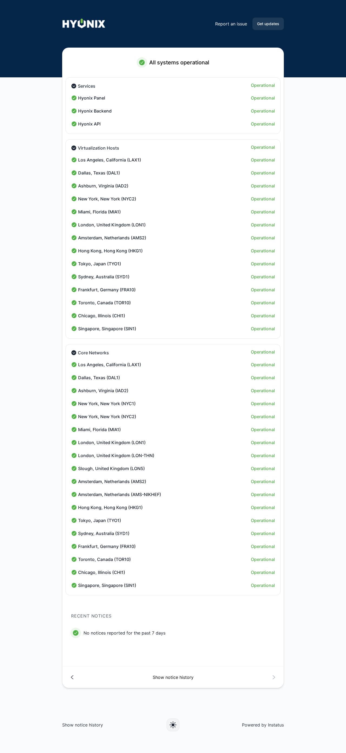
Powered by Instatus (263, 725)
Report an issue (231, 24)
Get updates (268, 23)
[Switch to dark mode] (173, 724)
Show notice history (82, 725)
